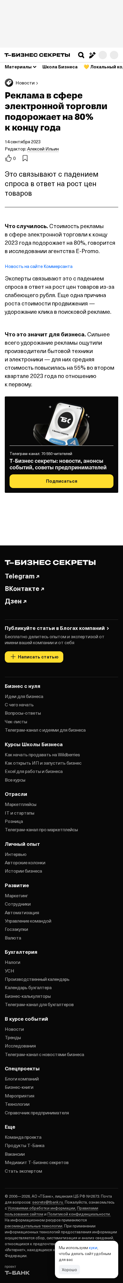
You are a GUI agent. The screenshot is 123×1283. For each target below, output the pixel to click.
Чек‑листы (16, 721)
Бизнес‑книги (19, 1087)
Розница (14, 821)
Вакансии (15, 1154)
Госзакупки (16, 929)
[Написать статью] (92, 55)
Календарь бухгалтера (28, 987)
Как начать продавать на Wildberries (42, 754)
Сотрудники (18, 904)
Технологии (17, 1104)
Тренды (13, 1037)
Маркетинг (16, 895)
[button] (81, 55)
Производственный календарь (37, 979)
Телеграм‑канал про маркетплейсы (41, 829)
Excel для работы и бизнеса (34, 771)
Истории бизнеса (23, 871)
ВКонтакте (22, 588)
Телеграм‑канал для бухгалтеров (39, 1004)
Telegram (20, 575)
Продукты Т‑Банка (24, 1145)
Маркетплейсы (20, 804)
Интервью (16, 854)
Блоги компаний (22, 1078)
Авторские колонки (25, 862)
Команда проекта (23, 1137)
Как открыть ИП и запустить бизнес (43, 763)
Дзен (13, 600)
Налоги (12, 962)
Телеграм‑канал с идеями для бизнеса (45, 730)
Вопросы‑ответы (23, 713)
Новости (14, 1029)
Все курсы (15, 780)
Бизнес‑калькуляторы (28, 996)
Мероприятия (19, 1095)
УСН (9, 970)
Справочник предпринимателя (37, 1112)
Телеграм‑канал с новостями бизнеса (44, 1054)
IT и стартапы (19, 813)
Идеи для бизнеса (24, 696)
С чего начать (19, 704)
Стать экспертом (23, 1171)
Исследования (20, 1045)
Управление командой (28, 920)
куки (93, 1247)
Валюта (13, 937)
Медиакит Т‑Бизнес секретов (37, 1162)
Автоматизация (22, 912)
